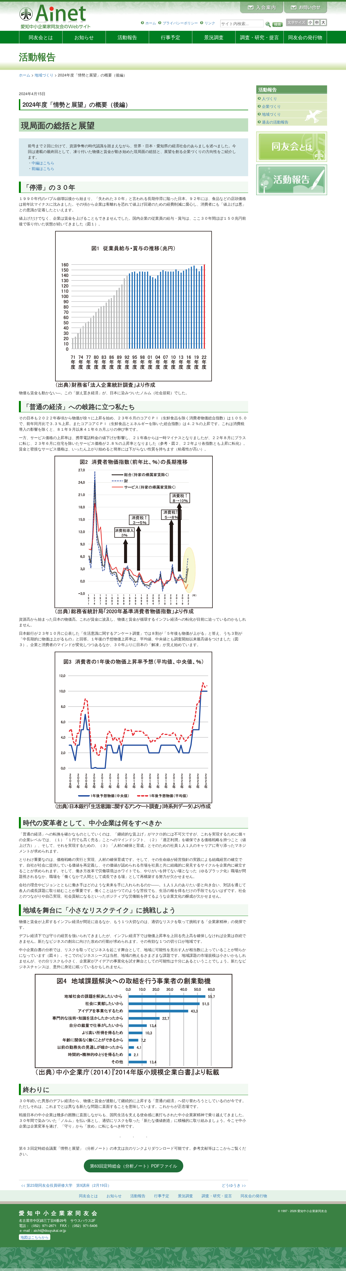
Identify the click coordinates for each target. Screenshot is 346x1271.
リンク (210, 22)
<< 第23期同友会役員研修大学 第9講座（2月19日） (66, 1185)
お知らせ (84, 37)
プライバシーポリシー (180, 22)
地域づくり (271, 114)
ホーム (150, 22)
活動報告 (127, 37)
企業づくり (271, 106)
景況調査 (214, 37)
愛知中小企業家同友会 (59, 1213)
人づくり (269, 98)
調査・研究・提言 (259, 37)
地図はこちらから (35, 1237)
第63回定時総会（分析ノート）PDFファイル (133, 1166)
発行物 (305, 37)
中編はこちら (43, 162)
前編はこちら (43, 168)
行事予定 (170, 37)
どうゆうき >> (234, 1185)
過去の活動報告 (275, 122)
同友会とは (41, 37)
